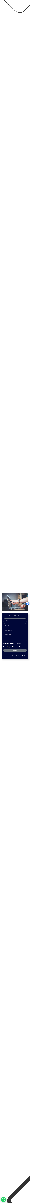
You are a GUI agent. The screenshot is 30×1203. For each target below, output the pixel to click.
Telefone (15, 647)
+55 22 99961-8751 (20, 655)
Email (22, 647)
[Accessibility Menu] (27, 603)
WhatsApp (8, 647)
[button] (3, 1199)
